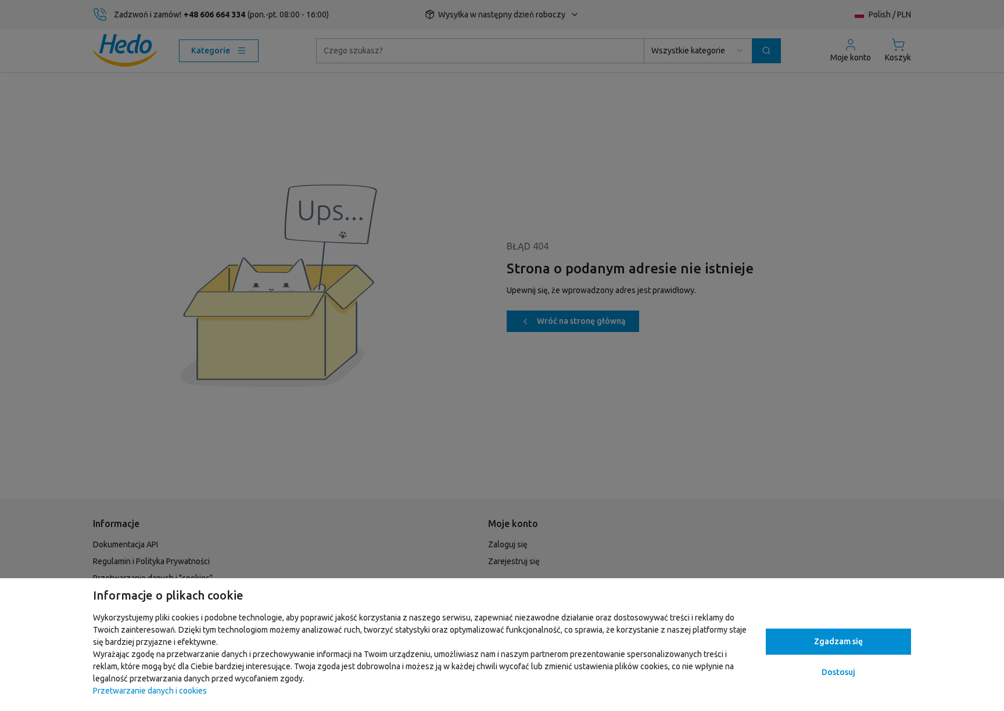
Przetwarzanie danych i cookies (150, 690)
